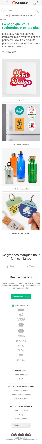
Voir (4, 19)
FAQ (21, 379)
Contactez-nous (21, 375)
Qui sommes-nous (21, 410)
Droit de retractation (21, 399)
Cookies (17, 440)
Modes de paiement (21, 391)
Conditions (9, 440)
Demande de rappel (21, 296)
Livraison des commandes (21, 395)
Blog (21, 415)
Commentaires (21, 419)
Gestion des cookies (29, 440)
